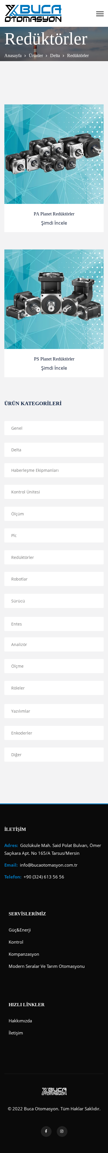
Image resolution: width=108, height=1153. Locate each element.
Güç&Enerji (20, 930)
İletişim (16, 1033)
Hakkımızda (20, 1021)
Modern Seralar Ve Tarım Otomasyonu (47, 966)
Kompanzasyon (24, 954)
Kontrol (16, 942)
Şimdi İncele (54, 223)
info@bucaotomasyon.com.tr (40, 865)
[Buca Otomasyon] (33, 13)
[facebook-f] (46, 1131)
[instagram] (62, 1131)
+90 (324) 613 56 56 (34, 877)
